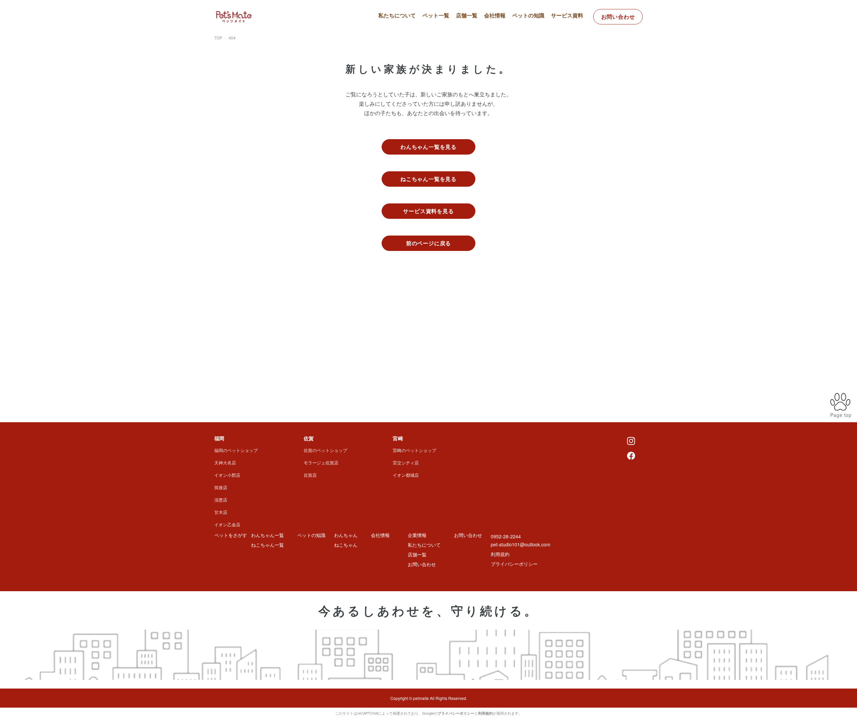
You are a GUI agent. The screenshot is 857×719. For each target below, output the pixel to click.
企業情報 (417, 535)
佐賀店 (310, 475)
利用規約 (500, 554)
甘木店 (220, 512)
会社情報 (494, 15)
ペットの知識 (528, 15)
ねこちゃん (346, 544)
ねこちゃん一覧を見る (428, 179)
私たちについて (397, 15)
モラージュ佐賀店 (321, 462)
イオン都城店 (406, 475)
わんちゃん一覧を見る (428, 147)
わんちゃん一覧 (446, 33)
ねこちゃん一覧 (446, 45)
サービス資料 (567, 15)
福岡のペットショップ (236, 450)
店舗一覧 (466, 15)
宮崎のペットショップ (414, 450)
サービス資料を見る (428, 211)
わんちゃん (346, 535)
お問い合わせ (618, 16)
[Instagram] (631, 440)
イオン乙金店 (227, 524)
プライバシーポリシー (514, 563)
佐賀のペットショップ (325, 450)
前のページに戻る (428, 243)
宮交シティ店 (406, 462)
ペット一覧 (435, 15)
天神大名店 (225, 462)
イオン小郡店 (227, 475)
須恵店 (220, 500)
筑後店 (220, 487)
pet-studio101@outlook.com (520, 544)
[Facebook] (631, 455)
